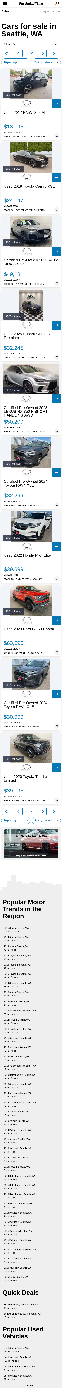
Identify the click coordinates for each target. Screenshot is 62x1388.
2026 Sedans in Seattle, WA (17, 1150)
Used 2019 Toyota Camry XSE (29, 186)
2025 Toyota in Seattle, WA (17, 966)
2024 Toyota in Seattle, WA (17, 957)
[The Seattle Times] (31, 4)
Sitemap (31, 1385)
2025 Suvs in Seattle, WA (16, 930)
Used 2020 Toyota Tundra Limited (25, 778)
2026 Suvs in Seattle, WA (16, 994)
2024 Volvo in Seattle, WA (16, 1159)
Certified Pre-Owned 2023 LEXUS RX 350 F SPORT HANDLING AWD (26, 411)
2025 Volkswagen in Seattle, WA (20, 1012)
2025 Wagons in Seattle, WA (18, 1233)
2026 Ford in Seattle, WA (16, 1279)
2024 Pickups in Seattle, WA (18, 1132)
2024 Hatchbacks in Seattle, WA (20, 1178)
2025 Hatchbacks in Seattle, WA (20, 1187)
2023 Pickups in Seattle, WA (18, 1214)
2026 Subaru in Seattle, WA (17, 1260)
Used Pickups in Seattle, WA (18, 1377)
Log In (46, 11)
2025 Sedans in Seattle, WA (17, 1040)
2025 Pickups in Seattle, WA (18, 1223)
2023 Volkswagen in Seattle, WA (20, 1067)
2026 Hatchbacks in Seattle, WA (20, 1196)
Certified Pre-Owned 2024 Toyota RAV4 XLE (25, 483)
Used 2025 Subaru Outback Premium (27, 336)
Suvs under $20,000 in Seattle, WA (21, 1306)
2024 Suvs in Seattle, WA (16, 939)
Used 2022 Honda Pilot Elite (27, 555)
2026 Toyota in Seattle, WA (17, 976)
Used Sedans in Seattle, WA (17, 1359)
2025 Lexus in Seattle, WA (17, 1058)
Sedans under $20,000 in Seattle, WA (22, 1315)
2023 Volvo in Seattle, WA (16, 1122)
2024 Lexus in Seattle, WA (17, 1021)
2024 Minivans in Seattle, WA (18, 1205)
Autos (5, 11)
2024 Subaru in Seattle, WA (17, 1095)
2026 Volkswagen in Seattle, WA (20, 1251)
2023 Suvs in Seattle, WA (16, 948)
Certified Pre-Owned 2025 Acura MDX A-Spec (31, 262)
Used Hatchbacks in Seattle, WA (20, 1368)
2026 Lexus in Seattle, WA (17, 1168)
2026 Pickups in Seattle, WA (18, 1242)
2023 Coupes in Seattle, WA (17, 1269)
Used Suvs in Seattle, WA (16, 1350)
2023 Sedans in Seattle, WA (17, 1086)
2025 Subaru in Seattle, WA (17, 1049)
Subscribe (55, 11)
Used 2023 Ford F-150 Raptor (29, 629)
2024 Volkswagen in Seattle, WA (20, 1104)
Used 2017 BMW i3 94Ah (25, 112)
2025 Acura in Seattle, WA (17, 1141)
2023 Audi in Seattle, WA (16, 1113)
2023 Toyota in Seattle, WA (17, 1031)
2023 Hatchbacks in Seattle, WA (20, 1077)
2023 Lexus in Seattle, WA (17, 1003)
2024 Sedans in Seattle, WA (17, 985)
